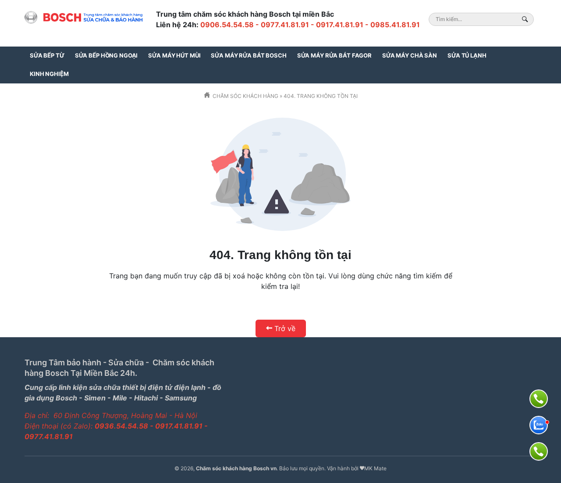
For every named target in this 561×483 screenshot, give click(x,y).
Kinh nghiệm (49, 73)
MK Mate (375, 468)
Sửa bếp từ (47, 55)
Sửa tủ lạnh (466, 55)
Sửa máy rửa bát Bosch (248, 55)
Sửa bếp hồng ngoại (106, 55)
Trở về (284, 328)
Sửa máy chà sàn (409, 55)
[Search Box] (526, 19)
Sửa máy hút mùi (174, 55)
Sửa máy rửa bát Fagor (334, 55)
